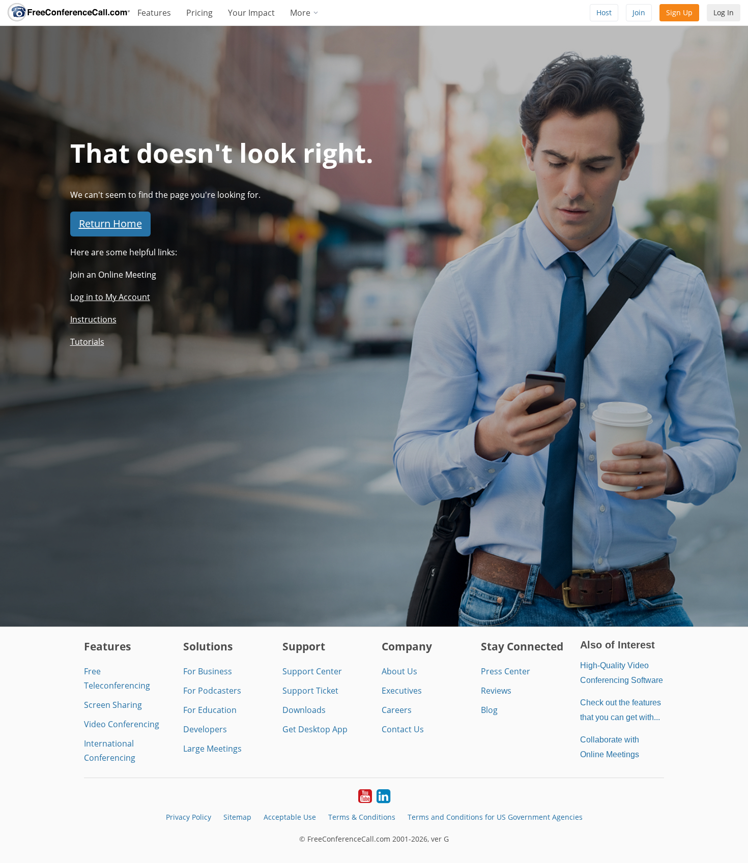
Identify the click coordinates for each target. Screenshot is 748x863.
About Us (399, 671)
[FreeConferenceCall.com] (69, 12)
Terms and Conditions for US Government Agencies (495, 817)
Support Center (312, 671)
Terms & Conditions (361, 817)
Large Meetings (212, 748)
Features (154, 12)
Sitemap (237, 817)
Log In (723, 12)
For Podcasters (212, 690)
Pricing (199, 12)
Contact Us (403, 729)
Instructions (93, 319)
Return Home (110, 223)
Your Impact (251, 12)
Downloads (304, 710)
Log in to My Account (110, 297)
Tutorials (87, 341)
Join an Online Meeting (113, 274)
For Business (207, 671)
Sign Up (679, 12)
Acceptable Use (290, 817)
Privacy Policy (188, 817)
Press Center (505, 671)
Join (638, 12)
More (301, 12)
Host (604, 12)
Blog (489, 710)
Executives (402, 690)
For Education (210, 710)
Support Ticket (310, 690)
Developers (205, 729)
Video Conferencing (121, 724)
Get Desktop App (315, 729)
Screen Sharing (113, 704)
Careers (397, 710)
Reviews (496, 690)
